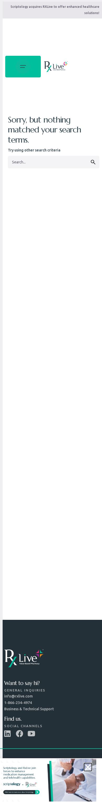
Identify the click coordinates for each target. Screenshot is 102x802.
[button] (88, 767)
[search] (93, 162)
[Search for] (53, 162)
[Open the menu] (23, 66)
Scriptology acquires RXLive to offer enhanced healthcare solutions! (54, 10)
